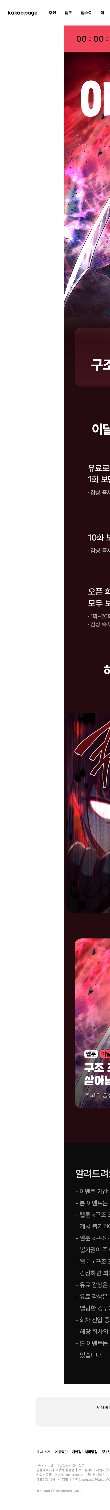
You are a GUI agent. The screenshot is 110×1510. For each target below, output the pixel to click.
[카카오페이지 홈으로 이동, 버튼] (22, 13)
